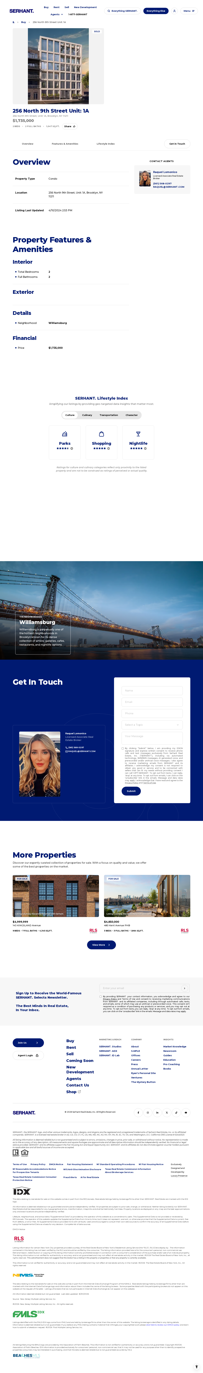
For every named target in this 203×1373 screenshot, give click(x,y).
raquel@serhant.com (81, 751)
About (135, 1046)
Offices (135, 1055)
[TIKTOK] (176, 1112)
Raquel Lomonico (75, 733)
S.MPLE (135, 1051)
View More (98, 944)
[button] (122, 11)
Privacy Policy (131, 783)
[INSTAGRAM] (147, 1112)
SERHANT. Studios (110, 1046)
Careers (136, 1059)
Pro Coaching (171, 1064)
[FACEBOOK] (138, 1112)
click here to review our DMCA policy (163, 1325)
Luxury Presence (179, 1176)
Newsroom (169, 1051)
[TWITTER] (166, 1112)
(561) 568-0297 (76, 747)
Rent (56, 7)
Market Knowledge (174, 1046)
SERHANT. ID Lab (109, 1055)
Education (169, 1059)
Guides (167, 1055)
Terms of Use (149, 783)
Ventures (136, 1077)
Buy (46, 7)
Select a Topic (134, 724)
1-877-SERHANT (77, 14)
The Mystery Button (143, 1082)
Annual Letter (139, 1068)
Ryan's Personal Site (143, 1073)
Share (67, 126)
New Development (85, 7)
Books (167, 1068)
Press (134, 1064)
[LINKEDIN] (157, 1112)
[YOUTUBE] (185, 1112)
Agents (55, 14)
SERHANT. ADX (108, 1051)
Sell (67, 7)
